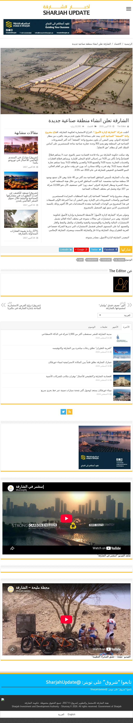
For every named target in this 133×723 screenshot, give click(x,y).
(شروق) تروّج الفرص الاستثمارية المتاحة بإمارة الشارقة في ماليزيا (24, 305)
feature (106, 260)
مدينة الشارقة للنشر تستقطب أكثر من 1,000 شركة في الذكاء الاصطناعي (77, 334)
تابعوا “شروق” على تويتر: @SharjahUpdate (89, 682)
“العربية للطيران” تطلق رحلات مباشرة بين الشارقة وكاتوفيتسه (82, 348)
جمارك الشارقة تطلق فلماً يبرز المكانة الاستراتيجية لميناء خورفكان (80, 362)
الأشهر (115, 327)
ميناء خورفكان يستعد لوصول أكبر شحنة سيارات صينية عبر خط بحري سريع (76, 390)
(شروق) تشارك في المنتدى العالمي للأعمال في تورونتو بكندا (23, 160)
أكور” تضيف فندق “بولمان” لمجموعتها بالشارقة (112, 305)
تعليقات (103, 327)
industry (92, 260)
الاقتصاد (117, 44)
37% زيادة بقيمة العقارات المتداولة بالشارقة (24, 232)
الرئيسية (128, 44)
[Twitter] (63, 412)
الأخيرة (126, 327)
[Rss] (69, 412)
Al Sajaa (119, 260)
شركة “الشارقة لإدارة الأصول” (107, 132)
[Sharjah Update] (66, 9)
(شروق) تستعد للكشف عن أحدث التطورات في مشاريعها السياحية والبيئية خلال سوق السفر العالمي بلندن (22, 196)
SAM (80, 260)
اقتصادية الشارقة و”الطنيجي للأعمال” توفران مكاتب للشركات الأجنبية (79, 376)
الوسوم (91, 327)
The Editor (121, 126)
